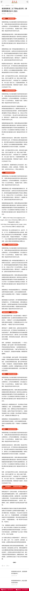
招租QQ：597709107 (8, 589)
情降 (6, 18)
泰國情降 (8, 5)
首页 (2, 5)
